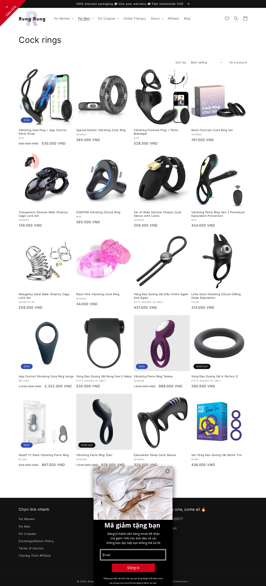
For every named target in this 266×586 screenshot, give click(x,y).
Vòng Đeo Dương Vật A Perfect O (214, 376)
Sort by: (181, 62)
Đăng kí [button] (133, 567)
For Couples (27, 533)
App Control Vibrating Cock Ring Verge (46, 376)
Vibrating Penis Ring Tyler (94, 455)
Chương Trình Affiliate (35, 555)
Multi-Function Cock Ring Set (212, 130)
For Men (24, 526)
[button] (64, 18)
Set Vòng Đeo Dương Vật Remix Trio (216, 455)
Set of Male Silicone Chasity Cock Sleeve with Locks (157, 214)
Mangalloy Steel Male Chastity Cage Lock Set (44, 295)
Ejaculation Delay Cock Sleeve (155, 455)
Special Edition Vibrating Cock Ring (101, 130)
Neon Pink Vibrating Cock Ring (97, 294)
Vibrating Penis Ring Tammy (153, 376)
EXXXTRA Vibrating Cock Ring (98, 212)
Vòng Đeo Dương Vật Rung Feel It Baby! (104, 376)
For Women (27, 519)
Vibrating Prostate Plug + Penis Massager (156, 131)
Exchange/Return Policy (36, 541)
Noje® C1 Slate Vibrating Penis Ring (44, 455)
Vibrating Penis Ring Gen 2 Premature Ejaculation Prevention (218, 214)
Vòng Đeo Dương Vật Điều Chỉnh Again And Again (161, 295)
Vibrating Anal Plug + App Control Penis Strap (42, 131)
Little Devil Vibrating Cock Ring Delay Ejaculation (216, 295)
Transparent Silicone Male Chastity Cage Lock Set (43, 214)
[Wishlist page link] (227, 18)
